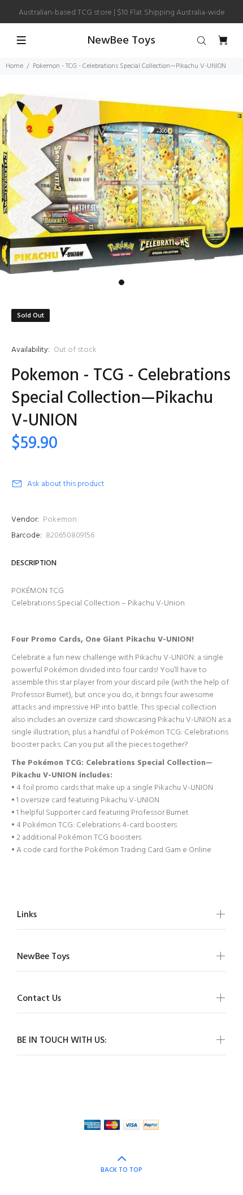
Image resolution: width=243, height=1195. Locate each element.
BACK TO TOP (121, 1170)
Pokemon (60, 519)
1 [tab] (121, 282)
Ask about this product (66, 484)
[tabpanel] (121, 183)
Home (14, 66)
